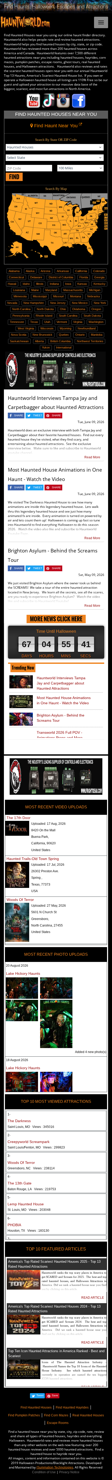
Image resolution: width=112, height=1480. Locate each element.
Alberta (39, 341)
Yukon (46, 347)
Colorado (99, 271)
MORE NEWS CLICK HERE (56, 619)
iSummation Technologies (54, 1467)
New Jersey (58, 302)
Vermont (62, 321)
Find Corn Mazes (56, 1415)
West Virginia (26, 328)
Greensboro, (40, 919)
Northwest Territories (90, 341)
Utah (47, 321)
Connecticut (16, 277)
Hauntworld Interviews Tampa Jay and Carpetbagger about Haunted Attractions (61, 683)
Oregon (96, 309)
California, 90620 (43, 843)
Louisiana (19, 290)
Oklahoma (78, 309)
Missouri (58, 296)
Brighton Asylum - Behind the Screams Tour (60, 718)
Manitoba (96, 334)
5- (9, 1197)
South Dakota (92, 315)
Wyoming (65, 328)
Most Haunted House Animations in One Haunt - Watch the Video (64, 700)
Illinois (39, 283)
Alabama (14, 271)
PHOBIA (14, 1225)
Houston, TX (28, 1230)
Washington (96, 321)
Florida (83, 277)
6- (9, 1218)
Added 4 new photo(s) (90, 1052)
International (63, 347)
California (81, 271)
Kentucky (99, 283)
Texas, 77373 (40, 884)
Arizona (45, 271)
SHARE (18, 415)
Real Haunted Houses (88, 1415)
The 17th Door (18, 818)
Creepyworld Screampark (28, 1142)
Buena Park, (40, 837)
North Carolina (21, 309)
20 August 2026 (17, 965)
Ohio (63, 309)
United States (40, 850)
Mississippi (40, 296)
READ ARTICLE (92, 1297)
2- (9, 1135)
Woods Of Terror (20, 900)
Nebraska (93, 296)
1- (9, 1114)
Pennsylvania (21, 315)
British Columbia (60, 341)
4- (9, 1176)
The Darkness (19, 1121)
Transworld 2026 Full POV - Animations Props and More (60, 735)
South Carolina (68, 315)
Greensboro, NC (31, 1168)
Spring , (36, 878)
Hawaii (12, 283)
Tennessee (17, 321)
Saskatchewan (19, 341)
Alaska (30, 271)
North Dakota (45, 309)
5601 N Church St (44, 912)
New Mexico (80, 302)
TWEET (37, 415)
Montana (75, 296)
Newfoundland (87, 328)
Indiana (54, 283)
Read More (92, 457)
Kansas (82, 283)
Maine (35, 290)
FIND (14, 177)
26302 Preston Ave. (45, 871)
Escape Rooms (58, 1423)
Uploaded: (48, 824)
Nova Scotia (18, 334)
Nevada (12, 302)
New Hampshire (33, 302)
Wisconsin (46, 328)
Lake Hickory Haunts (23, 973)
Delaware (36, 277)
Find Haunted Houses (36, 1407)
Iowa (68, 283)
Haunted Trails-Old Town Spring (33, 859)
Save (55, 1395)
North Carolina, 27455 (47, 925)
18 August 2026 (17, 1060)
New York (100, 302)
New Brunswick (42, 334)
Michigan (94, 290)
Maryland (51, 290)
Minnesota (20, 296)
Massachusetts (73, 290)
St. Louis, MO (29, 1210)
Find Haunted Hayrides (72, 1407)
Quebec (64, 334)
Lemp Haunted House (26, 1204)
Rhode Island (44, 315)
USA (34, 891)
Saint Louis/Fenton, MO (36, 1147)
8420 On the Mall (43, 830)
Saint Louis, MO (31, 1127)
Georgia (99, 277)
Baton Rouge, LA (32, 1189)
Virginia (77, 321)
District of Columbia (61, 277)
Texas (34, 321)
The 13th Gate (20, 1183)
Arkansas (63, 271)
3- (9, 1156)
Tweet (39, 1395)
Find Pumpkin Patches (24, 1415)
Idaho (26, 283)
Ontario (80, 334)
